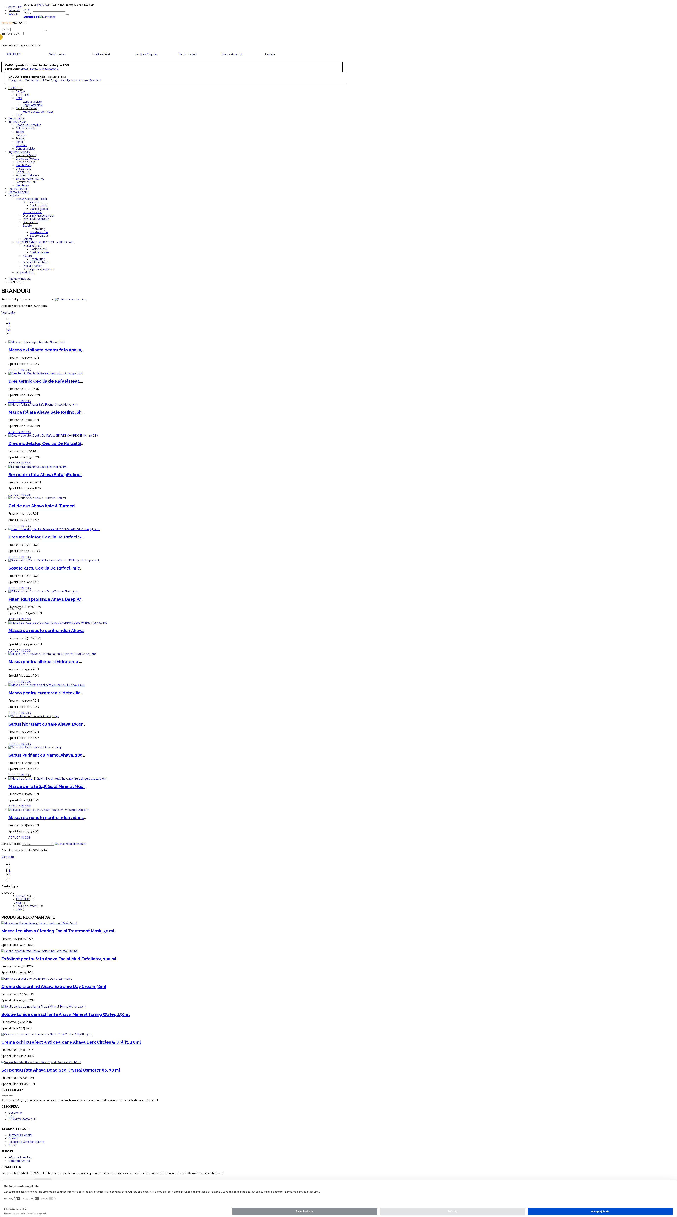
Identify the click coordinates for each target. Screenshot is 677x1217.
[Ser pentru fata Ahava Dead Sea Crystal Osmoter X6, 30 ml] (41, 1062)
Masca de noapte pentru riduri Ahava (46, 630)
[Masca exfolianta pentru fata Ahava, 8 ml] (36, 342)
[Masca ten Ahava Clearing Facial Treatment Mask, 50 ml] (39, 923)
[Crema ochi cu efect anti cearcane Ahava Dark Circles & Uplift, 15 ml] (46, 1034)
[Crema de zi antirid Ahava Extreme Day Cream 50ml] (36, 978)
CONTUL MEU (15, 7)
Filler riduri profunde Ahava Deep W (44, 599)
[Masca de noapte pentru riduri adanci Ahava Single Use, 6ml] (48, 809)
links (26, 9)
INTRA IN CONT (11, 33)
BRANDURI (13, 54)
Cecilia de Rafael (26, 906)
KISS (19, 902)
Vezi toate (8, 312)
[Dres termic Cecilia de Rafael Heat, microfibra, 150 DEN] (45, 373)
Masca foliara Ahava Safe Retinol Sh (45, 412)
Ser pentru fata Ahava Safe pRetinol (45, 474)
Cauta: (28, 13)
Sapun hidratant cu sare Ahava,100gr (45, 724)
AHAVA (20, 896)
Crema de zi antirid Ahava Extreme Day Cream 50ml (53, 986)
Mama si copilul (232, 54)
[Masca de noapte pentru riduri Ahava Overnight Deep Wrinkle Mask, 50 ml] (57, 622)
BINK (19, 909)
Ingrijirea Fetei (101, 54)
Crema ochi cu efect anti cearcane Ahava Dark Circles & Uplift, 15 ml (71, 1042)
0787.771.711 (43, 4)
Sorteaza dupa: (11, 299)
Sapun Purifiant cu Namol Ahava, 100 (45, 755)
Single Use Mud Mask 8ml (27, 80)
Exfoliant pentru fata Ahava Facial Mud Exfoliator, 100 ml (59, 958)
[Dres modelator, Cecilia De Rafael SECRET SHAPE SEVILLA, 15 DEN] (54, 529)
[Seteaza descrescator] (70, 299)
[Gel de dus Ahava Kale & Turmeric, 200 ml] (37, 498)
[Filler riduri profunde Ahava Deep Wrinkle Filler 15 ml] (43, 591)
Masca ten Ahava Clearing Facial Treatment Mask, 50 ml (57, 930)
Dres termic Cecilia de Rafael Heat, (44, 381)
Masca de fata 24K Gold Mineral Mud (46, 786)
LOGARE (13, 14)
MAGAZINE (19, 23)
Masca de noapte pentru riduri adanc (46, 817)
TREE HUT (23, 899)
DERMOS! (7, 23)
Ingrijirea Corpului (146, 54)
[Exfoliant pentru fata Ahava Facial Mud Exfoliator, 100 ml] (39, 951)
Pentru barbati (188, 54)
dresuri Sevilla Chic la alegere (39, 68)
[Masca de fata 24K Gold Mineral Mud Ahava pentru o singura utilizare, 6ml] (57, 778)
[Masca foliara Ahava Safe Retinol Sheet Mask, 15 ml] (43, 404)
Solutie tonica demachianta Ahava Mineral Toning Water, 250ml (65, 1014)
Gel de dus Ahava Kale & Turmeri (41, 505)
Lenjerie (270, 54)
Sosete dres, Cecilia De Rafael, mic (44, 568)
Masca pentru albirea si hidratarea (43, 661)
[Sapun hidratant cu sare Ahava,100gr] (33, 716)
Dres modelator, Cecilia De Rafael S (44, 443)
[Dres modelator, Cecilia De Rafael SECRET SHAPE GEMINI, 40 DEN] (53, 435)
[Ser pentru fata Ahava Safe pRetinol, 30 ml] (37, 466)
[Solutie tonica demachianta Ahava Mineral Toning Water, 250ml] (43, 1006)
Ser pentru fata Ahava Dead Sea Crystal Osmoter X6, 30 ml (60, 1070)
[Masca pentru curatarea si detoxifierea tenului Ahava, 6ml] (46, 685)
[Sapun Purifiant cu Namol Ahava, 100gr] (35, 747)
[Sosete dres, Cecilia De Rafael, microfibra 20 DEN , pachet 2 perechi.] (53, 560)
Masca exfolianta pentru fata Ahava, (45, 349)
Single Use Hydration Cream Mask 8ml (76, 80)
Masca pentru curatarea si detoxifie (44, 692)
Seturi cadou (57, 54)
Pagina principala (19, 278)
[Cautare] (67, 14)
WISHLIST (14, 10)
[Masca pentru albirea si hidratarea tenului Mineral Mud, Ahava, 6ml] (52, 654)
